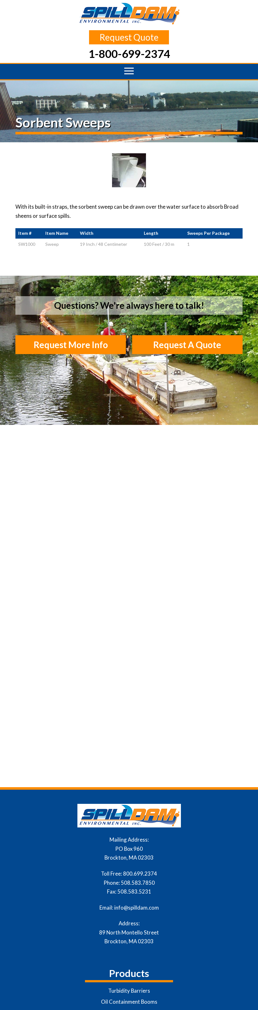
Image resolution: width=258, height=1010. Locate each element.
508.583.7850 (138, 882)
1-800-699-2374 (129, 53)
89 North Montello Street (129, 932)
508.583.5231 (134, 891)
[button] (129, 71)
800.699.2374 (140, 873)
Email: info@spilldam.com (129, 907)
